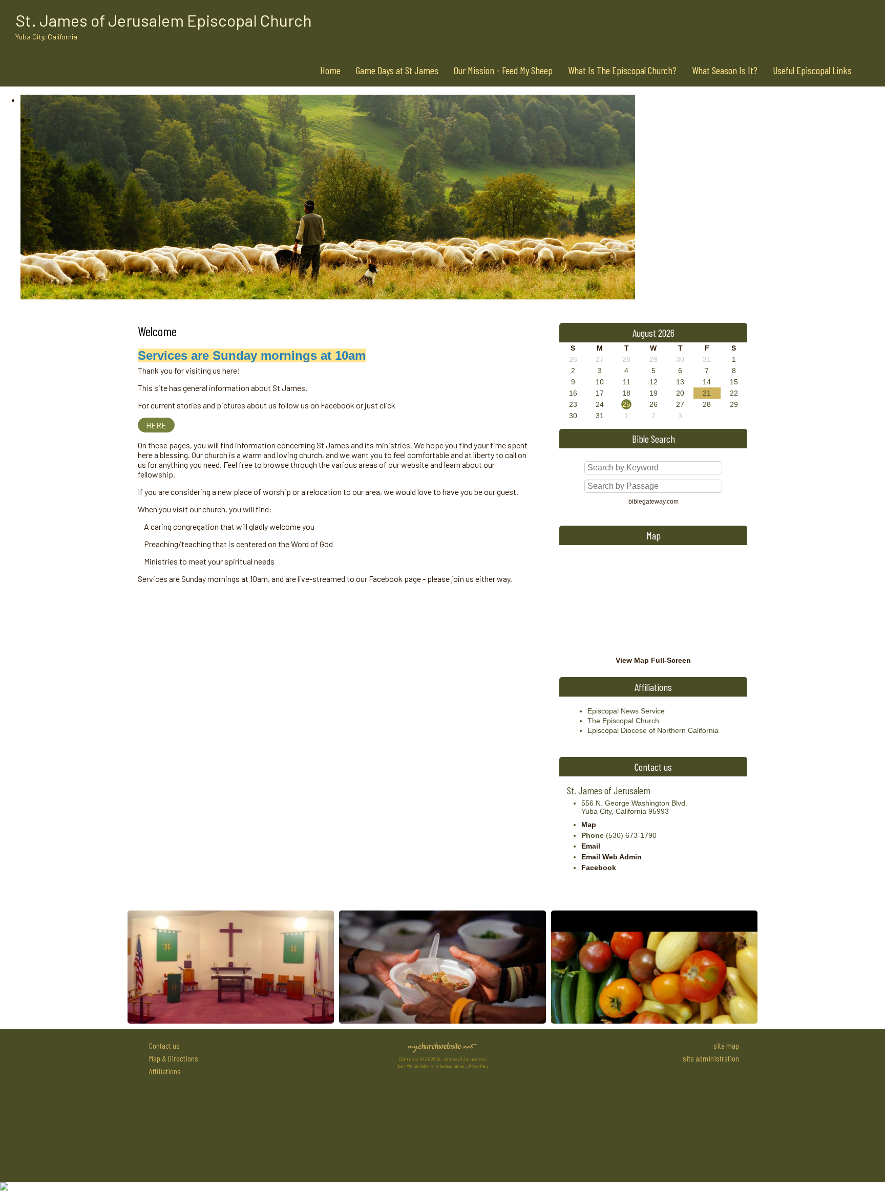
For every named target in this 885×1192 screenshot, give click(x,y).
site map (726, 1045)
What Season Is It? (724, 70)
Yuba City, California (46, 36)
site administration (711, 1058)
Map (588, 824)
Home (330, 70)
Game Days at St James (397, 70)
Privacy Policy (478, 1066)
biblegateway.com (653, 501)
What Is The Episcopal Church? (622, 70)
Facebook (598, 867)
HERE (156, 425)
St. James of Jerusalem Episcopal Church (163, 20)
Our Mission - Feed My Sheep (503, 70)
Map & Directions (172, 1058)
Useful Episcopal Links (812, 70)
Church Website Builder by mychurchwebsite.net (431, 1066)
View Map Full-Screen (653, 660)
